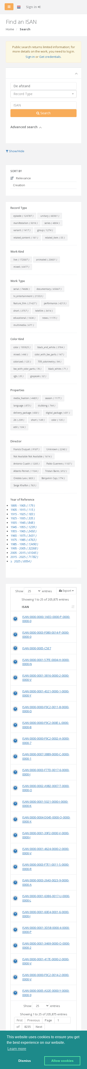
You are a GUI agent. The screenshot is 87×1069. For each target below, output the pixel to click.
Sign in (32, 7)
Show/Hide (16, 151)
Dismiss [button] (24, 1061)
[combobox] (43, 94)
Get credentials (50, 57)
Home (10, 29)
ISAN (25, 607)
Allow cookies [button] (62, 1061)
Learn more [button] (16, 1049)
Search (45, 113)
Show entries (33, 591)
